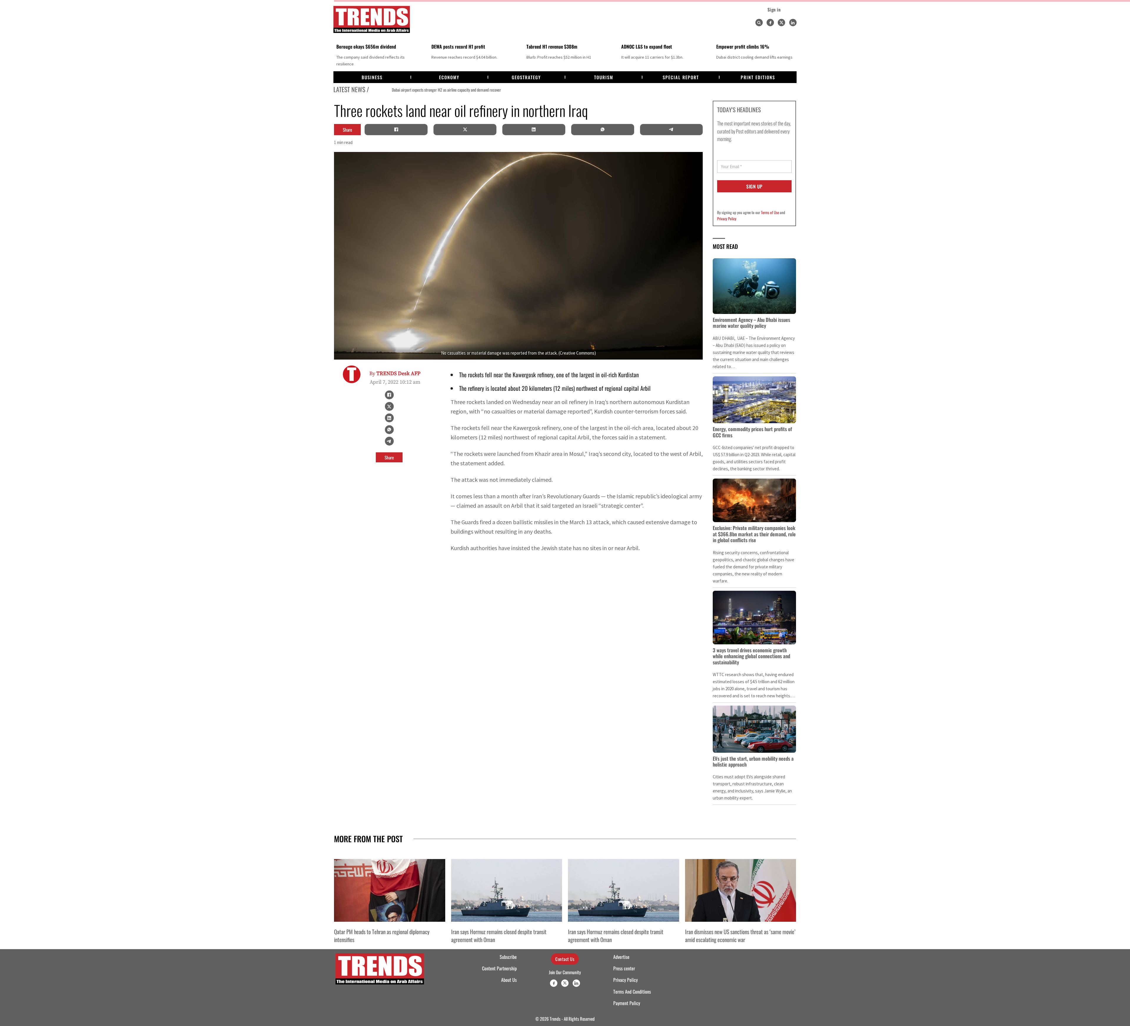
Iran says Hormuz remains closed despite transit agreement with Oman (498, 935)
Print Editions (758, 77)
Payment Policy (626, 1003)
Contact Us (564, 959)
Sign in (774, 9)
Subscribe (508, 956)
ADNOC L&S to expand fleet (646, 46)
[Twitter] (781, 22)
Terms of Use (770, 212)
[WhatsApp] (602, 129)
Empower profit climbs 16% (742, 46)
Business (372, 77)
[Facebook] (770, 22)
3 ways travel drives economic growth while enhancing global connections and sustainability (751, 656)
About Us (509, 979)
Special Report (681, 77)
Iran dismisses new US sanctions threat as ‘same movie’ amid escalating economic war (740, 935)
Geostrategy (526, 77)
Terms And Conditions (632, 991)
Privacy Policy (726, 218)
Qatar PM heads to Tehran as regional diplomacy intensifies (381, 935)
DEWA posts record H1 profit (458, 46)
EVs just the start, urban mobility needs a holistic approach (753, 761)
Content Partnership (499, 968)
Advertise (621, 956)
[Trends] (371, 19)
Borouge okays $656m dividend (366, 46)
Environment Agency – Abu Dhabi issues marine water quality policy (751, 322)
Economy (449, 77)
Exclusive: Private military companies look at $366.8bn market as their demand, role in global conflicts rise (754, 534)
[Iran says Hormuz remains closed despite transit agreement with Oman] (506, 890)
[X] (465, 129)
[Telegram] (671, 129)
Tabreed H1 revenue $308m (551, 46)
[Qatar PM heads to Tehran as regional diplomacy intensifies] (389, 890)
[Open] (759, 23)
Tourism (603, 77)
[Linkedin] (793, 22)
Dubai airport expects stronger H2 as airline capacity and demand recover (424, 90)
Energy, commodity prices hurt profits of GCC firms (752, 431)
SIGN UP (754, 186)
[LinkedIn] (533, 129)
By (395, 373)
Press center (624, 968)
